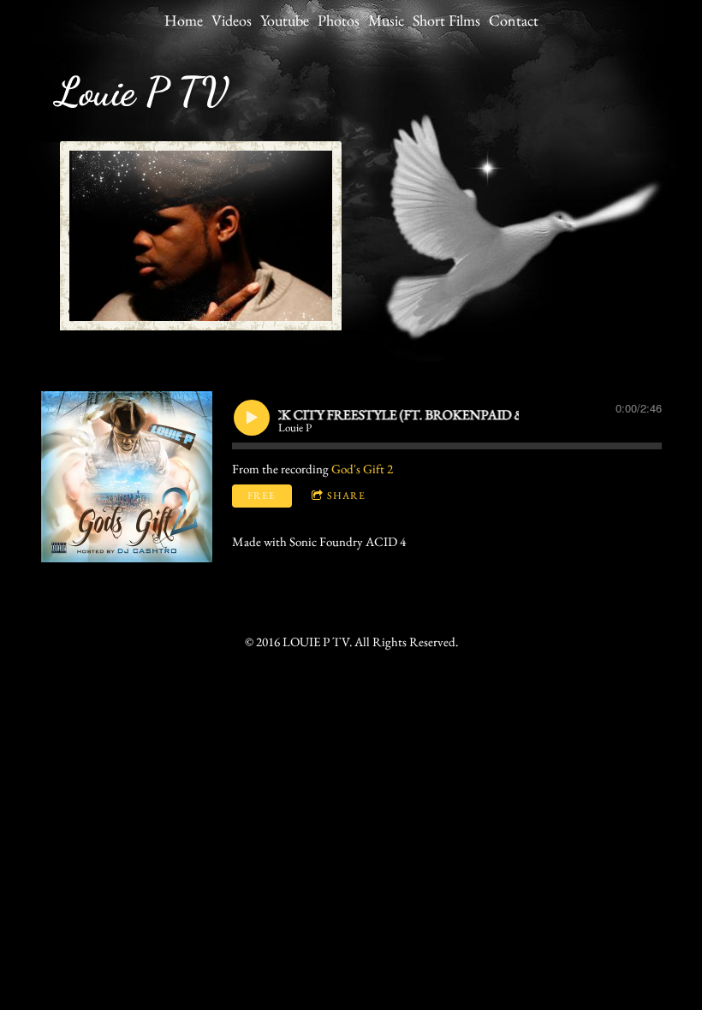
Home (183, 20)
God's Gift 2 (362, 468)
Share (346, 495)
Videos (231, 20)
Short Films (446, 20)
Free (261, 495)
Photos (339, 20)
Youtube (284, 20)
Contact (513, 20)
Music (386, 20)
